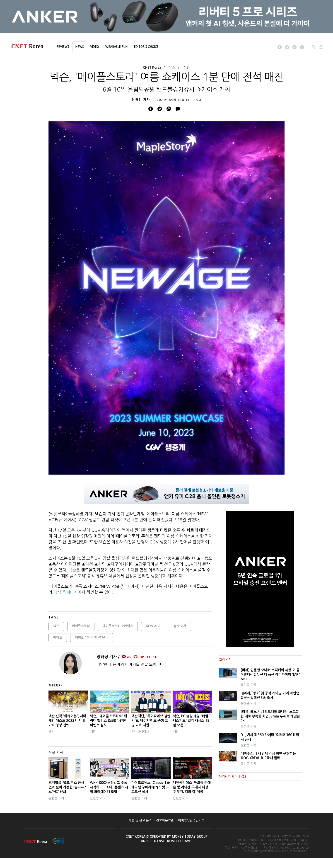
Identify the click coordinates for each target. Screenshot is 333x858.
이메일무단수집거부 (191, 820)
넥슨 (56, 626)
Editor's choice (146, 46)
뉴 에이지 (180, 626)
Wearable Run (116, 46)
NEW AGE (153, 626)
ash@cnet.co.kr (141, 657)
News (79, 46)
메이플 (57, 637)
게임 (186, 67)
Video (94, 46)
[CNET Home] (29, 47)
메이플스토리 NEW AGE (91, 637)
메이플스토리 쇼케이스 (118, 626)
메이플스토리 (81, 626)
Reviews (62, 46)
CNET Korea (152, 67)
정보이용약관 (165, 820)
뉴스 (172, 67)
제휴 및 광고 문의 (140, 820)
